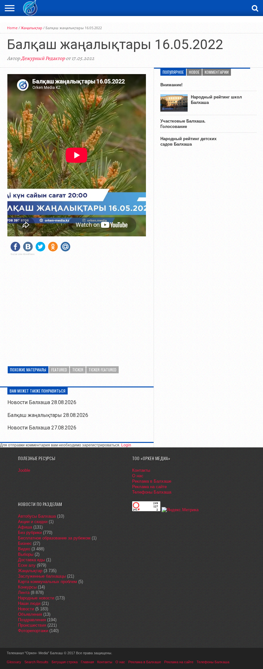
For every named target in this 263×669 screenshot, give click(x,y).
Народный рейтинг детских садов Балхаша (188, 141)
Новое (194, 72)
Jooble (24, 470)
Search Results (36, 662)
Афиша (25, 527)
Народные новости (36, 598)
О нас (137, 475)
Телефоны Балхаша (151, 492)
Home (12, 27)
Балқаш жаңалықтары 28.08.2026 (47, 415)
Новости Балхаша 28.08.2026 (41, 402)
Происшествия (32, 625)
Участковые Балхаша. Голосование (183, 124)
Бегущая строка (65, 662)
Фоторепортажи (33, 630)
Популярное (173, 72)
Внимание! (171, 84)
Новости (26, 608)
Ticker (77, 369)
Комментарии (217, 72)
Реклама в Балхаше (151, 481)
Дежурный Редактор (43, 58)
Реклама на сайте (149, 486)
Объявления (30, 614)
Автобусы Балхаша (37, 516)
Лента (24, 592)
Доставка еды (31, 559)
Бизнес (25, 543)
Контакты (141, 470)
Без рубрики (30, 532)
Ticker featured (102, 369)
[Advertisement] (76, 305)
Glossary (14, 662)
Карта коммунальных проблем (47, 581)
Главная (87, 662)
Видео (24, 548)
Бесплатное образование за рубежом (54, 538)
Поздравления (32, 619)
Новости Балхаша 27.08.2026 (41, 428)
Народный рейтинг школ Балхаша (216, 100)
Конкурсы (27, 587)
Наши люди (29, 603)
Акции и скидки (32, 521)
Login (126, 445)
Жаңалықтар (31, 27)
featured (59, 369)
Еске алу (27, 565)
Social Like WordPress (23, 254)
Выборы (25, 554)
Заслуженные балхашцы (42, 576)
